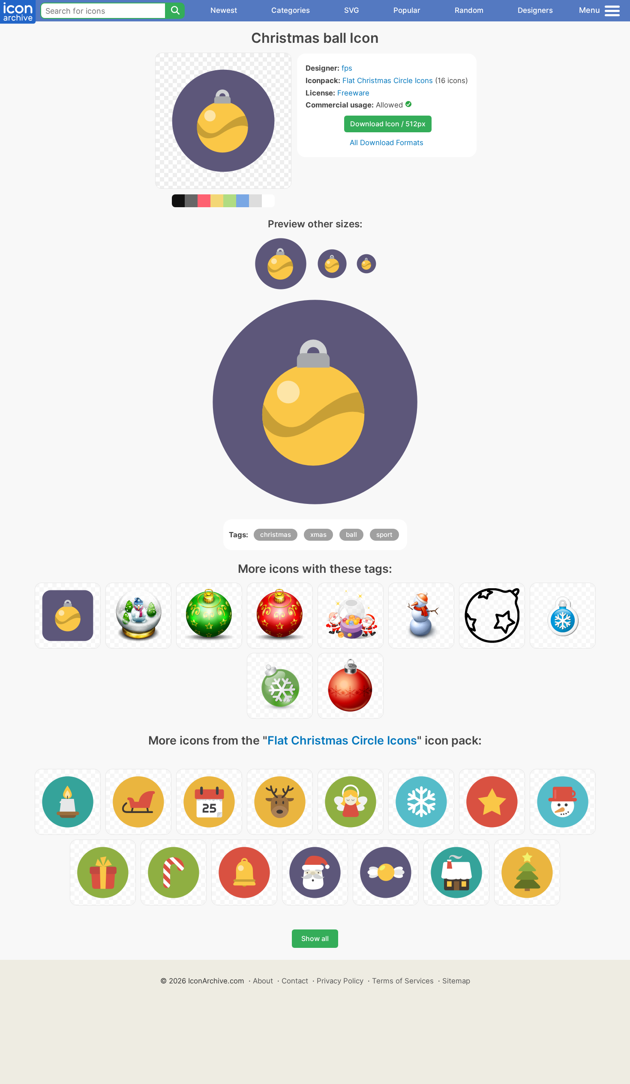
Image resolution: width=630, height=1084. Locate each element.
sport (384, 534)
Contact (295, 981)
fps (347, 68)
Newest (223, 10)
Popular (406, 10)
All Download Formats (386, 142)
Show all (315, 938)
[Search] (175, 11)
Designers (535, 10)
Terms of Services (403, 981)
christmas (275, 534)
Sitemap (456, 981)
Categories (290, 10)
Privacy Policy (340, 981)
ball (351, 534)
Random (469, 10)
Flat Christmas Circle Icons (387, 80)
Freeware (353, 93)
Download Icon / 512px (388, 123)
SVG (351, 10)
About (263, 981)
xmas (318, 534)
